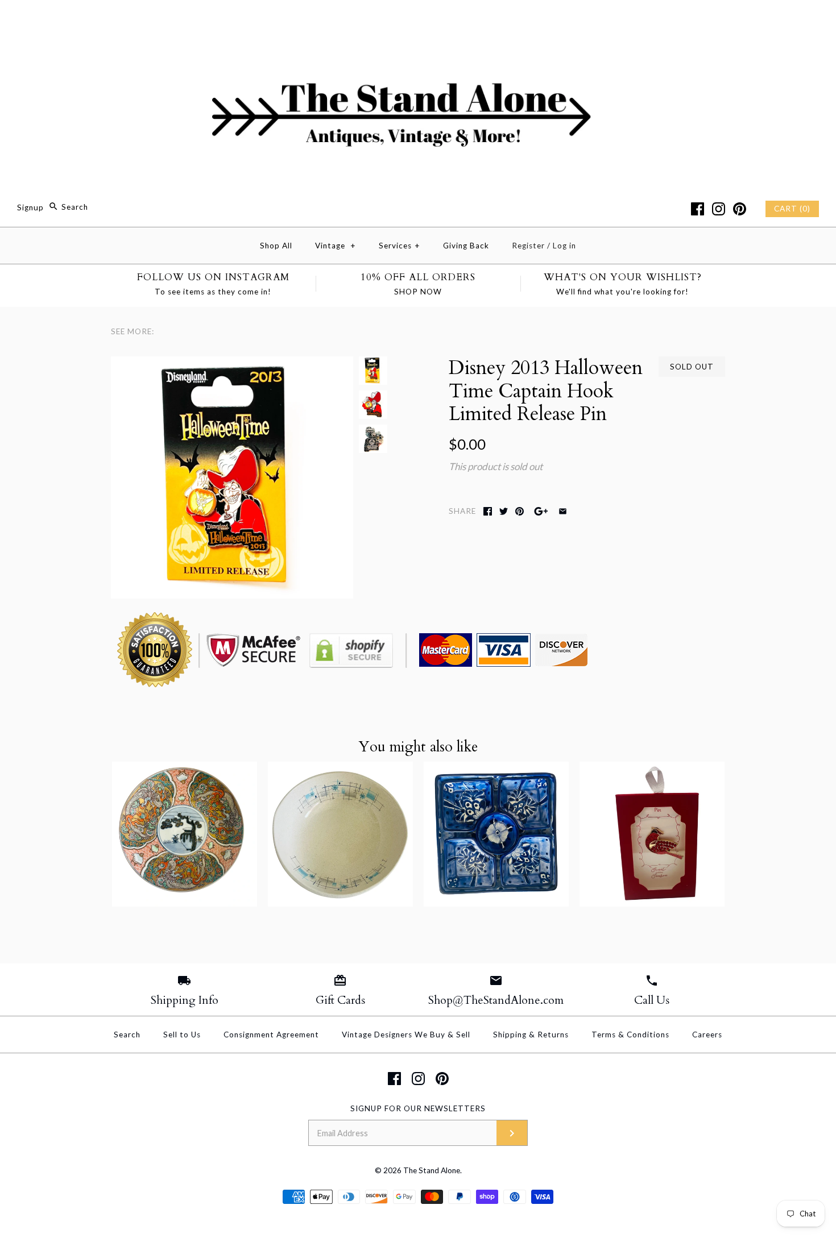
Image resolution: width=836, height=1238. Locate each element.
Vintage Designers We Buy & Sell (406, 1034)
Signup (30, 206)
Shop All (276, 245)
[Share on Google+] (541, 511)
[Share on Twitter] (503, 511)
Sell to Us (182, 1034)
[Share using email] (562, 511)
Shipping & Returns (531, 1034)
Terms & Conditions (630, 1034)
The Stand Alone (431, 1170)
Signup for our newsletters (418, 1108)
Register (528, 245)
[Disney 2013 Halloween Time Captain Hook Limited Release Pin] (232, 364)
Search (127, 1034)
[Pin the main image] (519, 511)
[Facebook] (697, 208)
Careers (707, 1034)
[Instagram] (718, 208)
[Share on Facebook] (487, 511)
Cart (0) (792, 208)
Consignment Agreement (271, 1034)
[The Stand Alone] (418, 19)
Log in (564, 245)
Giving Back (466, 245)
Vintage (335, 245)
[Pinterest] (739, 208)
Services (399, 245)
